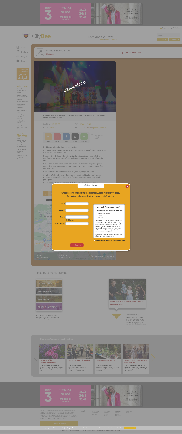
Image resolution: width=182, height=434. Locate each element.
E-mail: (62, 204)
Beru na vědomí (130, 428)
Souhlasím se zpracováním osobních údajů (110, 240)
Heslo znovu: (60, 223)
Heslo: (62, 217)
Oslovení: (61, 210)
